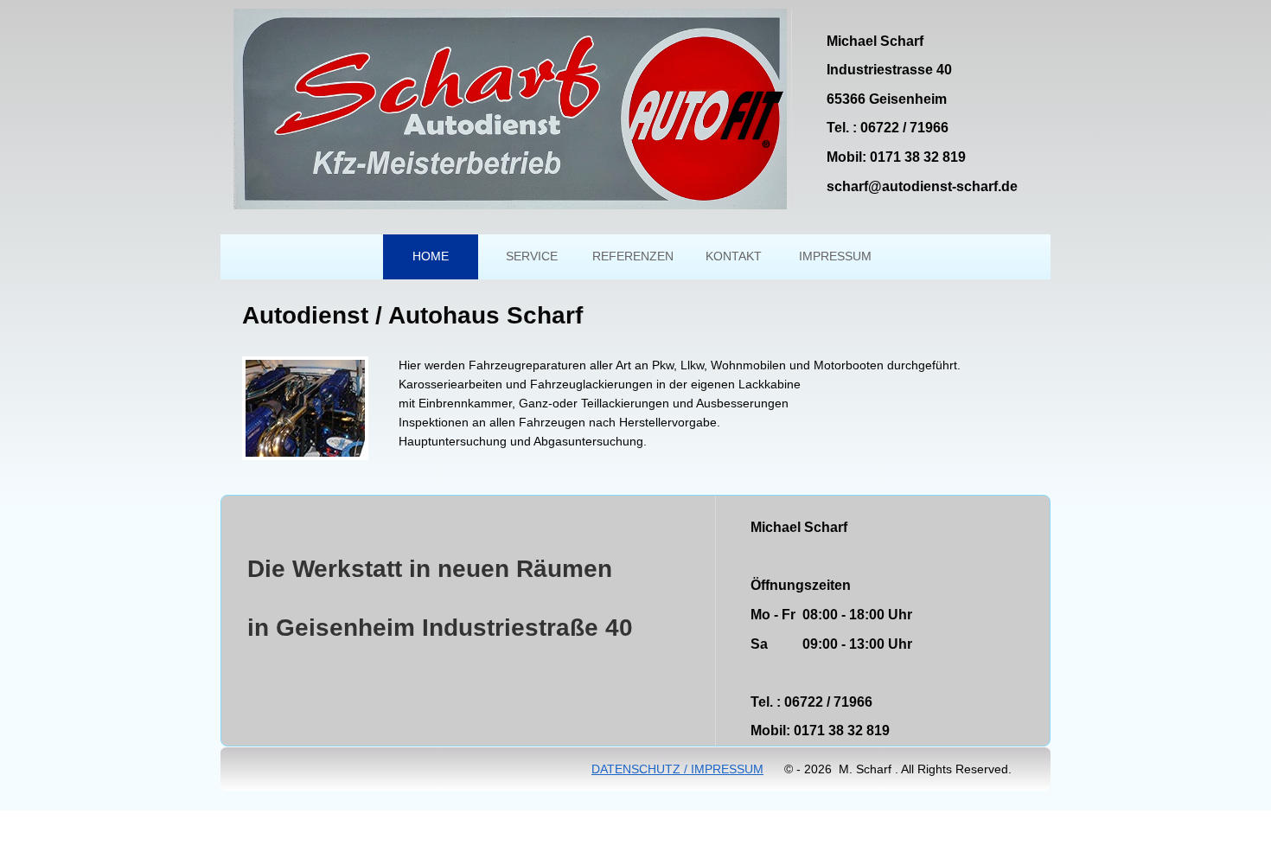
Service (532, 256)
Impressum (835, 256)
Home (430, 256)
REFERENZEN (633, 256)
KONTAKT (734, 256)
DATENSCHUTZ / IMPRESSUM (677, 769)
